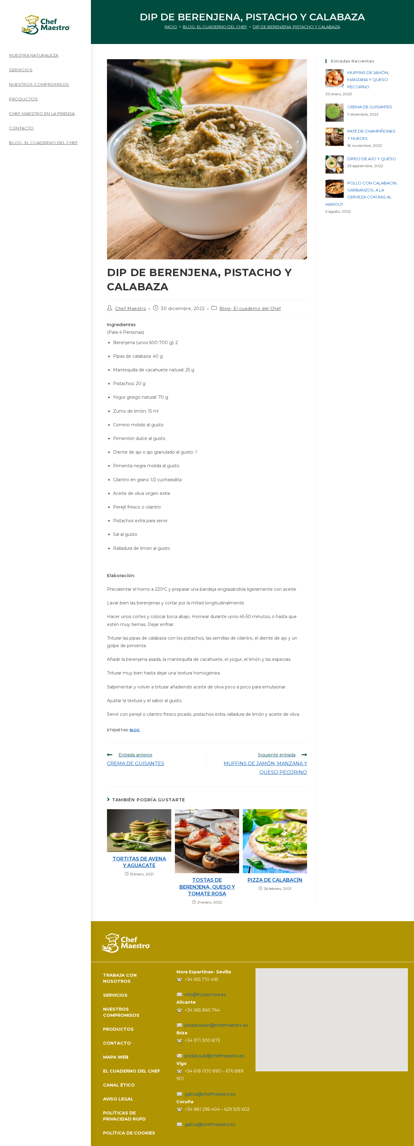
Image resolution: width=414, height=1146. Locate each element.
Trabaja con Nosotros (120, 978)
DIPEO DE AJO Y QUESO (371, 158)
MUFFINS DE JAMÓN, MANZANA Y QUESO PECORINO (368, 79)
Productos (118, 1029)
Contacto (117, 1043)
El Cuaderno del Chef (131, 1071)
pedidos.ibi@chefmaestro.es (214, 1056)
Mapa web (116, 1057)
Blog (135, 730)
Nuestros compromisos (121, 1012)
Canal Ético (119, 1085)
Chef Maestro (130, 308)
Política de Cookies (129, 1133)
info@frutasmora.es (205, 994)
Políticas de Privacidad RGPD (124, 1116)
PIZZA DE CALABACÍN (275, 880)
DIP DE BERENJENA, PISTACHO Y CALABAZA (296, 26)
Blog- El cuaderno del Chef (250, 308)
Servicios (115, 995)
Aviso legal (118, 1099)
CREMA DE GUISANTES (369, 106)
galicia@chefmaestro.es (210, 1094)
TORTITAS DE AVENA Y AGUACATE (139, 862)
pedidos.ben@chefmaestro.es (216, 1025)
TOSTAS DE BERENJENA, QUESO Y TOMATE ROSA (207, 887)
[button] (319, 1037)
